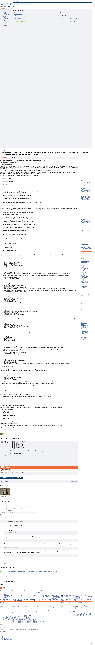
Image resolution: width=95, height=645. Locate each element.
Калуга (4, 64)
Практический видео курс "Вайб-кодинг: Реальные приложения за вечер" (16, 600)
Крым (4, 72)
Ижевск (4, 56)
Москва (4, 12)
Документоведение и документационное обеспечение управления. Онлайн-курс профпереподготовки (56, 597)
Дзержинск (5, 52)
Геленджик (5, 49)
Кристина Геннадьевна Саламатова (7, 512)
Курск (4, 74)
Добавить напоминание (73, 441)
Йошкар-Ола (5, 58)
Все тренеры (16, 15)
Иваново (4, 55)
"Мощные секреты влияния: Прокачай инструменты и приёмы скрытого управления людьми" (21, 619)
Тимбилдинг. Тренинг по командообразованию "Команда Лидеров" (85, 276)
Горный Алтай (5, 50)
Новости (62, 18)
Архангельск (5, 31)
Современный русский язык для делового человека (84, 338)
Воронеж (4, 48)
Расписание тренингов (18, 12)
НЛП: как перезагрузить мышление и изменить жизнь (17, 503)
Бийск (4, 37)
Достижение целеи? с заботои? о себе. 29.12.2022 (5, 496)
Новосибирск (5, 13)
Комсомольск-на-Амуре (7, 68)
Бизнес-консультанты (18, 18)
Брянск (4, 40)
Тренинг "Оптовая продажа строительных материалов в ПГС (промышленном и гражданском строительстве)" (85, 270)
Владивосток (5, 42)
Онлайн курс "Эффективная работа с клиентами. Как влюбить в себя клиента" (77, 600)
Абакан (4, 28)
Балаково (4, 34)
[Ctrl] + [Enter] (33, 629)
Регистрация (22, 3)
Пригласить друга (85, 244)
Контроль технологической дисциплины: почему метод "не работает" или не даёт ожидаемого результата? (27, 621)
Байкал (4, 33)
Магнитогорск (5, 77)
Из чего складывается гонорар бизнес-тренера (10, 617)
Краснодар (5, 19)
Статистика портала (72, 21)
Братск (4, 39)
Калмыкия (4, 63)
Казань (4, 20)
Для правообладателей (91, 643)
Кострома (4, 69)
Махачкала (5, 78)
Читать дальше (8, 510)
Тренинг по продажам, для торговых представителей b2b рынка (85, 313)
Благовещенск (5, 38)
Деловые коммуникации (41, 571)
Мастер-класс (32, 591)
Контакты (3, 637)
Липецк (4, 75)
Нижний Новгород (6, 18)
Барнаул (4, 35)
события (2, 587)
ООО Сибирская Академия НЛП (27, 453)
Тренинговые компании (18, 14)
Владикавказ (5, 43)
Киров (4, 67)
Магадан (4, 76)
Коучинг (49, 571)
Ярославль (5, 146)
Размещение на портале (73, 18)
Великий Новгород (6, 41)
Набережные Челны (6, 82)
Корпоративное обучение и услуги (20, 21)
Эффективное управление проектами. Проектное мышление (85, 332)
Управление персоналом (21, 571)
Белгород (4, 36)
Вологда (4, 47)
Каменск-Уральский (6, 65)
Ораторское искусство (56, 571)
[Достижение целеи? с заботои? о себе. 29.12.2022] (5, 491)
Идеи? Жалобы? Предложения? (7, 639)
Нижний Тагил (5, 90)
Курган (4, 73)
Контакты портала (72, 22)
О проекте (3, 635)
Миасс (4, 79)
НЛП (2, 571)
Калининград (5, 62)
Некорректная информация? (5, 481)
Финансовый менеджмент (28, 599)
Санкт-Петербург (6, 14)
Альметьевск (5, 29)
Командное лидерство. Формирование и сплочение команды (84, 326)
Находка (4, 84)
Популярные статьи (72, 611)
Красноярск (5, 15)
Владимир (4, 44)
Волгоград (5, 45)
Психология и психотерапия (10, 571)
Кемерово (4, 66)
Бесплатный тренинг (18, 592)
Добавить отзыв (4, 517)
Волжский (4, 46)
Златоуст (4, 54)
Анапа (4, 30)
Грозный (4, 51)
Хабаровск (5, 134)
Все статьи (1, 624)
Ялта (4, 145)
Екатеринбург (5, 16)
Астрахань (5, 32)
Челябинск (5, 17)
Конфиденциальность (5, 638)
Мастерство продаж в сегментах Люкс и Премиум (84, 307)
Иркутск (4, 57)
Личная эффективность (31, 571)
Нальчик (4, 83)
